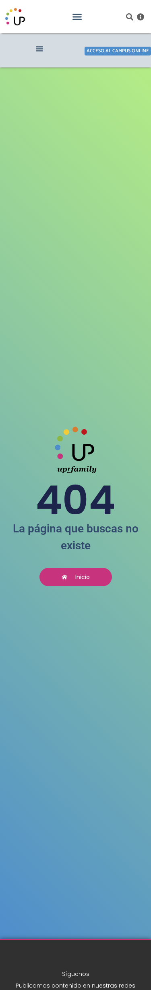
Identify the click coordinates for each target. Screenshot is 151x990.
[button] (77, 17)
